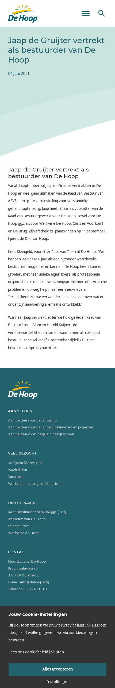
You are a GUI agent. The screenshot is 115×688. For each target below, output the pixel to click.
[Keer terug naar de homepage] (22, 12)
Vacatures (16, 477)
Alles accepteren (57, 669)
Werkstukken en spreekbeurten (34, 484)
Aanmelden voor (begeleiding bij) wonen (41, 434)
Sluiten (57, 652)
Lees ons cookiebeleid (28, 652)
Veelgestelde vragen (25, 463)
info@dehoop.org (34, 582)
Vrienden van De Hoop (27, 519)
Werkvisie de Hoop (24, 533)
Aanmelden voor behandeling (32, 420)
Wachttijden (17, 470)
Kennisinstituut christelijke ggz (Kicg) (37, 512)
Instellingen (57, 682)
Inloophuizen (18, 526)
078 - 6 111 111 (35, 589)
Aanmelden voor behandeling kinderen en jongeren (50, 427)
